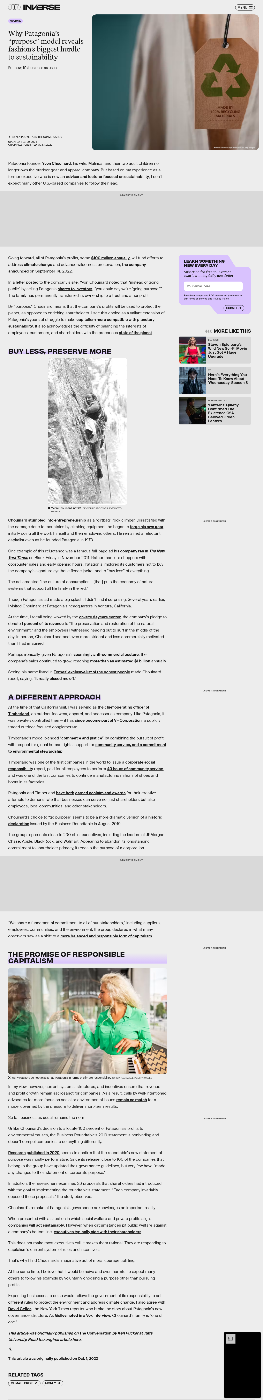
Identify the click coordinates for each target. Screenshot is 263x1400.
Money (50, 1383)
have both (65, 792)
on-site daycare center (100, 617)
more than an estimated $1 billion (120, 661)
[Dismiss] (256, 1335)
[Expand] (228, 1335)
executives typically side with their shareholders (97, 1231)
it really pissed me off (54, 678)
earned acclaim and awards (100, 792)
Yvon (46, 163)
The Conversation (50, 137)
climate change (38, 264)
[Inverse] (42, 7)
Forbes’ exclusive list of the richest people (92, 672)
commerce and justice (81, 738)
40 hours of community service (135, 768)
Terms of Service (197, 298)
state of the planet (135, 332)
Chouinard (61, 163)
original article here (62, 1339)
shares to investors (75, 288)
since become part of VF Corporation (108, 720)
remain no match (131, 1099)
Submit (231, 308)
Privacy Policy (221, 298)
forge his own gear (146, 526)
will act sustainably (46, 1225)
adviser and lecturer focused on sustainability (107, 176)
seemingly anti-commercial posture (106, 654)
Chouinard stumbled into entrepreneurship (47, 520)
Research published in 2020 (34, 1152)
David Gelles (19, 1308)
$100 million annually (110, 258)
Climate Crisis (22, 1383)
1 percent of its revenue (43, 623)
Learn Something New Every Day (204, 262)
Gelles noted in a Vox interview (82, 1315)
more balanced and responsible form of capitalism (106, 936)
